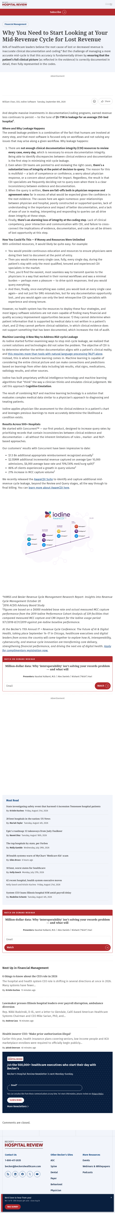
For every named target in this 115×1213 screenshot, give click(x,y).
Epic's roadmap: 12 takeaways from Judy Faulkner (34, 830)
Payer (54, 1178)
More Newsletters (17, 1106)
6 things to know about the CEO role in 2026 (29, 976)
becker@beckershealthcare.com (23, 1166)
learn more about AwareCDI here (49, 487)
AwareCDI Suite (43, 479)
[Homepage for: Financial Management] (14, 4)
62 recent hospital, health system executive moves (34, 880)
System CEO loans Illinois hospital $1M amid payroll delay (38, 892)
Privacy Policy (97, 1094)
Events (86, 1160)
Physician (56, 1190)
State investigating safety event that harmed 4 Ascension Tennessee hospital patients (53, 806)
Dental (54, 1172)
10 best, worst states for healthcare (25, 867)
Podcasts (88, 1172)
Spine (54, 1166)
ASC (53, 1160)
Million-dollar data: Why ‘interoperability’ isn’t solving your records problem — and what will (57, 667)
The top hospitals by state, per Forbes (27, 843)
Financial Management (15, 24)
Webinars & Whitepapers (96, 1166)
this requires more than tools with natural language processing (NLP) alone (55, 354)
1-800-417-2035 (13, 1160)
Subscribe (55, 12)
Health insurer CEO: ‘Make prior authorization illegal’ (36, 1034)
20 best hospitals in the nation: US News (28, 818)
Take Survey (12, 1207)
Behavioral (56, 1184)
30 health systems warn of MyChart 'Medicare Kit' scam (37, 855)
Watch (100, 685)
